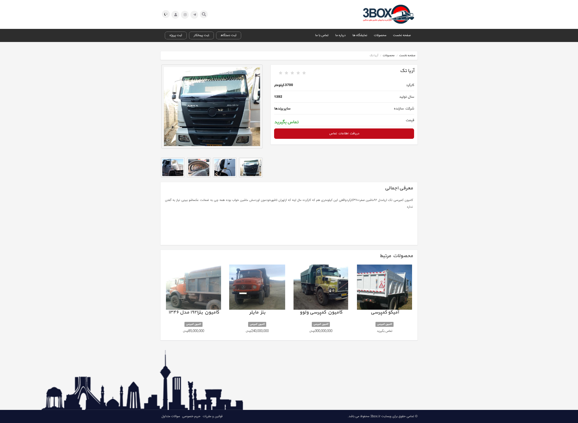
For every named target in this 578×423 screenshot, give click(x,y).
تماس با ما (322, 35)
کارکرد (410, 85)
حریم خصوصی (191, 416)
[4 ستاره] (298, 73)
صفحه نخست (402, 35)
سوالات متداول (170, 416)
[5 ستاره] (304, 73)
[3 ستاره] (292, 73)
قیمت (410, 120)
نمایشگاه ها (359, 35)
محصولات (380, 35)
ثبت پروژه (176, 35)
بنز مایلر (257, 301)
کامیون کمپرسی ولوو (321, 301)
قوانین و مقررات (213, 416)
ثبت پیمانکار (201, 35)
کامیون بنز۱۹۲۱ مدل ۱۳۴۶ (193, 301)
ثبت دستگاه (228, 35)
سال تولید (406, 97)
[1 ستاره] (281, 73)
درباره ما (340, 35)
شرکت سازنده (404, 108)
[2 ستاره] (286, 73)
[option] (212, 107)
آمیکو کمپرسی (384, 301)
